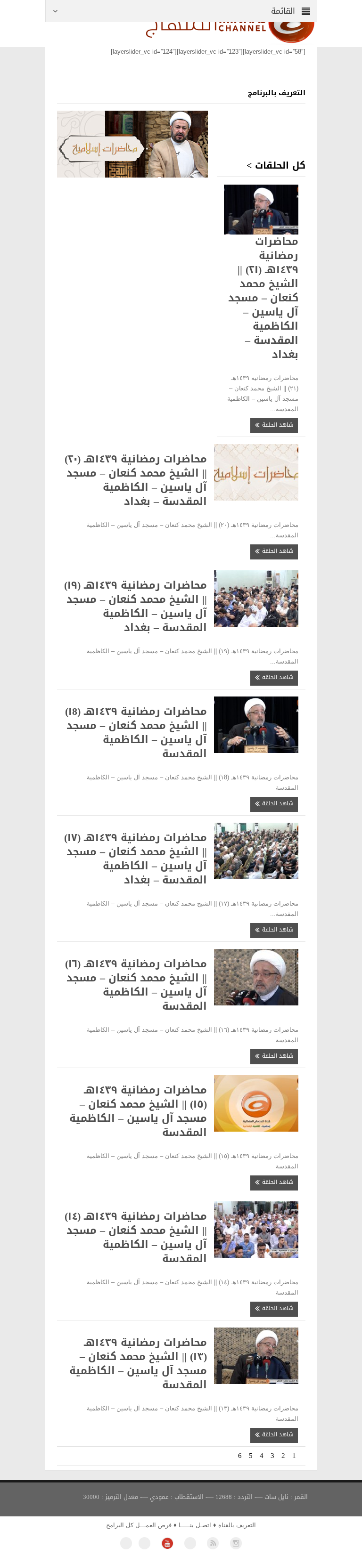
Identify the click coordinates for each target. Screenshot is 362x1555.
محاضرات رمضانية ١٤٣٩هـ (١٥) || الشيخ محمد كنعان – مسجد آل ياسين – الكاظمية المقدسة (138, 1111)
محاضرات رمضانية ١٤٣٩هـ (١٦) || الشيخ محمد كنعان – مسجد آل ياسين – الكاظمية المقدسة (136, 985)
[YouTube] (167, 1543)
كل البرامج (119, 1525)
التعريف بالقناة (237, 1525)
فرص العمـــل (153, 1525)
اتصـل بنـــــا (195, 1525)
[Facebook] (126, 1543)
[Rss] (213, 1543)
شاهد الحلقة (277, 425)
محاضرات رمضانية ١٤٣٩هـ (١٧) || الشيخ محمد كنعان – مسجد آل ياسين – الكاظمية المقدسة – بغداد (135, 859)
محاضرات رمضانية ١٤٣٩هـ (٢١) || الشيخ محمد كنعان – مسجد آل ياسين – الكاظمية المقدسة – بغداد (263, 297)
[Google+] (190, 1543)
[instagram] (236, 1543)
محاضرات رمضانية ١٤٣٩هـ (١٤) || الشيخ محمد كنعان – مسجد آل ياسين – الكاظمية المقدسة (136, 1237)
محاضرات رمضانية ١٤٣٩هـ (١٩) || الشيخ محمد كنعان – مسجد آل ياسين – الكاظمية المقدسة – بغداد (135, 606)
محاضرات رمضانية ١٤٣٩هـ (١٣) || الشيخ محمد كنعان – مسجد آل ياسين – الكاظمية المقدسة (138, 1364)
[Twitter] (144, 1543)
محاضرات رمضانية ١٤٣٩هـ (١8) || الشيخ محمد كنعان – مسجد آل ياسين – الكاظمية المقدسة (136, 733)
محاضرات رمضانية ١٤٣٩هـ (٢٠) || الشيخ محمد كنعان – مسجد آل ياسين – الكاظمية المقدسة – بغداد (136, 480)
